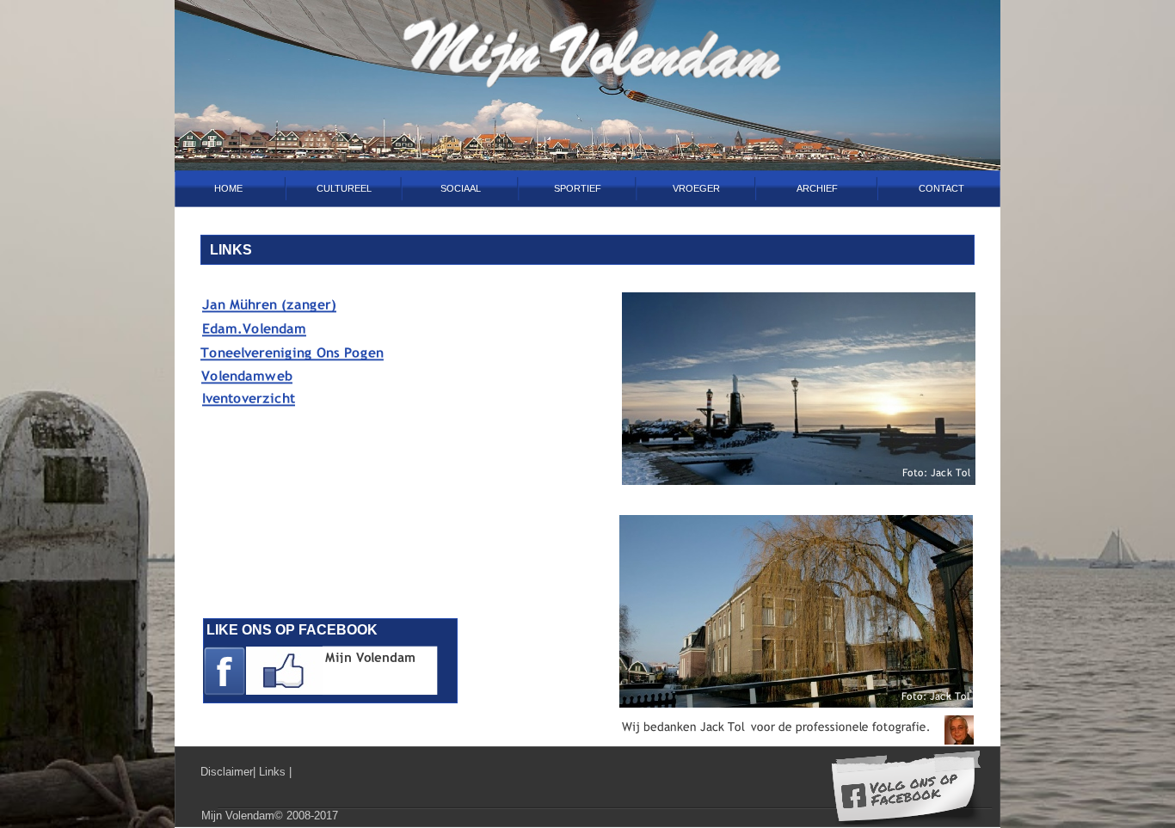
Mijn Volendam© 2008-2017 (269, 815)
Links (274, 771)
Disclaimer (226, 771)
